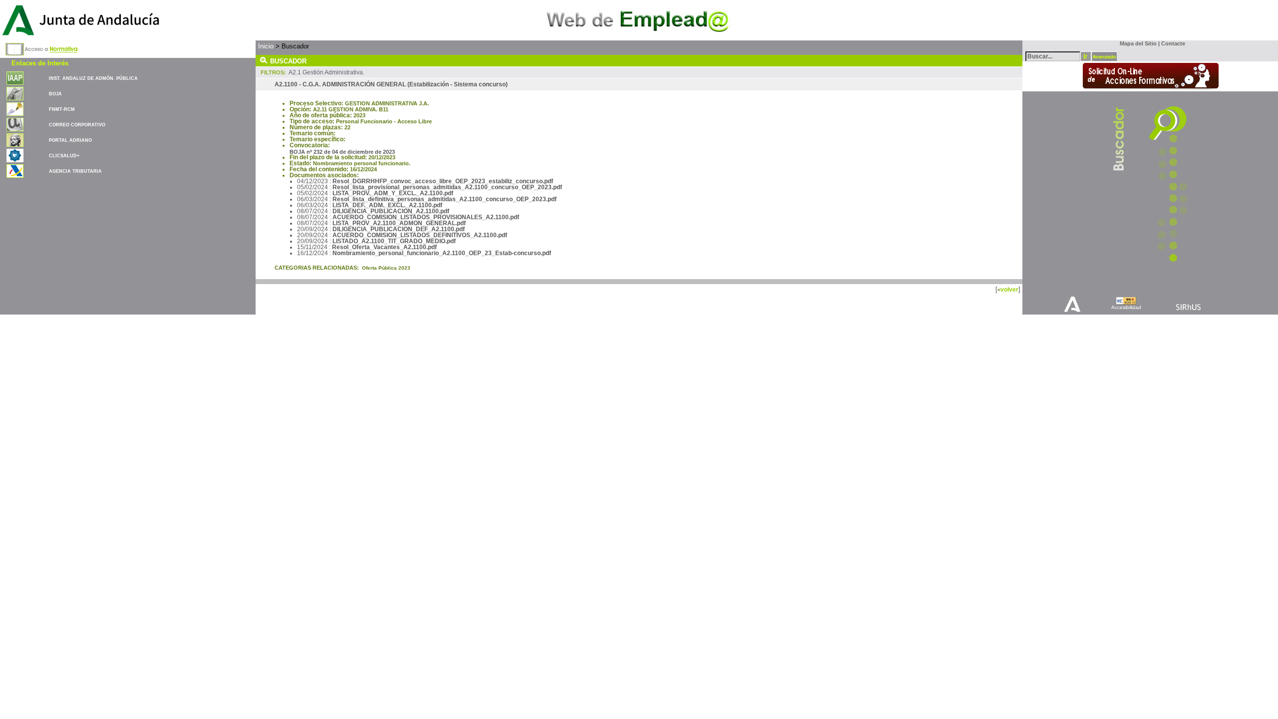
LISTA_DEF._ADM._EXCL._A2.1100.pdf (387, 205)
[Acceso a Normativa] (41, 47)
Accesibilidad (1126, 307)
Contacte (1173, 43)
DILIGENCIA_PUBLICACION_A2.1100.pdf (390, 211)
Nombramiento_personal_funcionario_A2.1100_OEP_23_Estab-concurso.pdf (441, 253)
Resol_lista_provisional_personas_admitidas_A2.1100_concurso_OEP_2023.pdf (447, 187)
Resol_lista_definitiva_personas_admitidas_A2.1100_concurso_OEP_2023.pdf (444, 199)
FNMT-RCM (62, 109)
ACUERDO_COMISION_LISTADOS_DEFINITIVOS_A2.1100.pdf (419, 235)
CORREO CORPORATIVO (77, 124)
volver (1009, 289)
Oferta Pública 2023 (386, 268)
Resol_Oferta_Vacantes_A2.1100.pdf (384, 247)
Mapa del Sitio (1136, 43)
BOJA (55, 93)
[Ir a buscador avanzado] (1104, 56)
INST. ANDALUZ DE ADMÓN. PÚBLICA (93, 78)
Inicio (266, 46)
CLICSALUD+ (64, 155)
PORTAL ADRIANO (70, 140)
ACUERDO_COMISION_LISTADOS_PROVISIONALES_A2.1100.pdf (425, 217)
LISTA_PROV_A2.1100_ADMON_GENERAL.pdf (399, 223)
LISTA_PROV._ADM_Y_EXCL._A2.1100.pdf (392, 193)
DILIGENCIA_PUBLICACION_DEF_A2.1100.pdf (398, 229)
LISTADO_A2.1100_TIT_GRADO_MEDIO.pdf (394, 241)
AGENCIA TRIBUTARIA (75, 171)
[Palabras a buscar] (1052, 55)
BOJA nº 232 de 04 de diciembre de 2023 (342, 152)
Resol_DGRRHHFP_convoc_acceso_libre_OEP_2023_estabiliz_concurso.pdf (442, 181)
